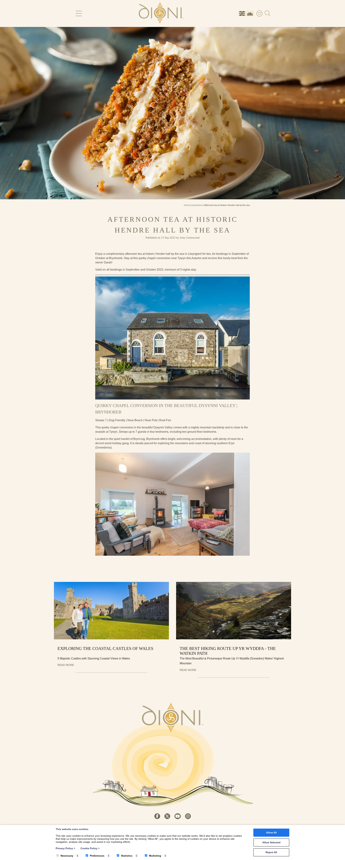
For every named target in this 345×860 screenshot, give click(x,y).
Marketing (155, 855)
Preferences (97, 855)
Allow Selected (271, 842)
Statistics (126, 855)
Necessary (67, 855)
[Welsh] (251, 13)
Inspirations (197, 205)
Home (187, 205)
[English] (243, 13)
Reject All (271, 852)
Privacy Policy (65, 848)
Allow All (271, 832)
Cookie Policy (90, 848)
